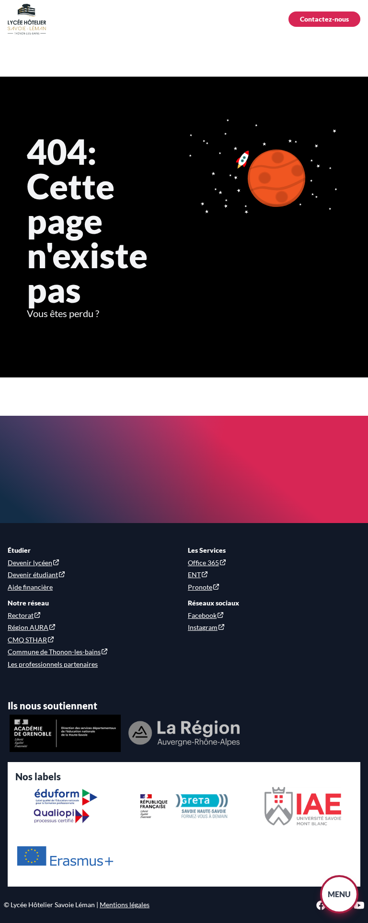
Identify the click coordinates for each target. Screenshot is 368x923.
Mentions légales (125, 904)
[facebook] (321, 905)
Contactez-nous (324, 19)
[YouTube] (359, 905)
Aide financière (30, 587)
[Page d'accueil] (27, 19)
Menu (339, 894)
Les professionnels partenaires (53, 664)
